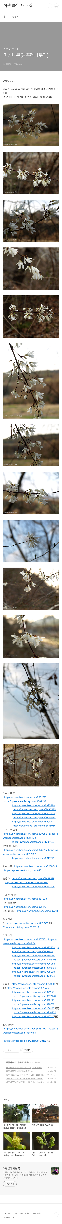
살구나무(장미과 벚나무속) (18, 1071)
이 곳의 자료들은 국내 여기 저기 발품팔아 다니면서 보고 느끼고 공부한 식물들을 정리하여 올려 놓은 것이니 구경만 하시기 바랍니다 (25, 1175)
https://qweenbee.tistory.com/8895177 (25, 906)
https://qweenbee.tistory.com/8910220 (35, 1012)
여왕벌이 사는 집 (18, 6)
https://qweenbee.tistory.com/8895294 (33, 805)
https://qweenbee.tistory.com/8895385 (34, 809)
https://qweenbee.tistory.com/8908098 (33, 971)
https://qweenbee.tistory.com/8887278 (25, 898)
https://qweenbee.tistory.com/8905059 (34, 825)
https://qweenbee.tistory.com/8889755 (33, 955)
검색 (50, 6)
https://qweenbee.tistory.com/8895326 (28, 988)
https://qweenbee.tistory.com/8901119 (25, 870)
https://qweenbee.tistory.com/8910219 (34, 975)
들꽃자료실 (11, 1062)
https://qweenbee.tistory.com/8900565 (35, 866)
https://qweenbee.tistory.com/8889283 (25, 833)
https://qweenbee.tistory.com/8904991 (33, 821)
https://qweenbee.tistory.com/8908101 (35, 1004)
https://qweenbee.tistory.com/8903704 (33, 813)
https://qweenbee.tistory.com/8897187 (38, 910)
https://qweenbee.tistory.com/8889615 (25, 797)
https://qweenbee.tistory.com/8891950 (33, 992)
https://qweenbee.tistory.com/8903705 (35, 959)
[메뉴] (56, 5)
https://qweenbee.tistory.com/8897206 (33, 886)
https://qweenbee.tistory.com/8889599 (33, 878)
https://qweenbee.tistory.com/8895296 (26, 882)
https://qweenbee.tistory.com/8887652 (25, 939)
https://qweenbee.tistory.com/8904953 (34, 817)
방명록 (15, 16)
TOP (56, 1214)
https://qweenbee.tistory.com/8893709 (35, 996)
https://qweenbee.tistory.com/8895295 (25, 850)
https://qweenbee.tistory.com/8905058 (33, 963)
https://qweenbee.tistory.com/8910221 (33, 858)
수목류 (20, 1062)
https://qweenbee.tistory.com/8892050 (33, 983)
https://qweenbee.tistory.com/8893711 (27, 923)
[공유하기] (14, 1050)
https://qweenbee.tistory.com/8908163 (33, 1008)
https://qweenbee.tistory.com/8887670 (25, 1028)
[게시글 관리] (17, 1050)
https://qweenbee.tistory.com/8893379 (33, 947)
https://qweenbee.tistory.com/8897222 (33, 1000)
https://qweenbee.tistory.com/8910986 (33, 841)
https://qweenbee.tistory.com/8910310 (33, 1016)
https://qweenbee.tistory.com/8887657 (25, 801)
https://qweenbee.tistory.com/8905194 (35, 967)
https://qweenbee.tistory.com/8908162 (25, 1040)
